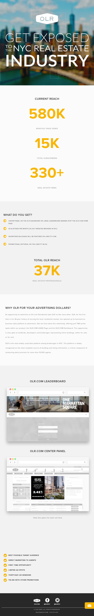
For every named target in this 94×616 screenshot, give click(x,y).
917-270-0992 (87, 3)
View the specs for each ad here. (48, 518)
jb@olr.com (77, 3)
